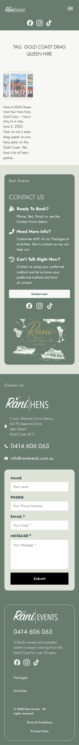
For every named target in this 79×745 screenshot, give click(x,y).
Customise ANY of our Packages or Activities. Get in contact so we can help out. (43, 244)
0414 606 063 (30, 446)
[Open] (70, 8)
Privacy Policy (39, 731)
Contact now (39, 294)
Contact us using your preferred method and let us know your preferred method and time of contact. (40, 274)
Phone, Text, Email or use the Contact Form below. (38, 219)
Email (16, 516)
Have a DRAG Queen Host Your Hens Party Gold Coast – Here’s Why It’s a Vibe (17, 114)
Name (16, 478)
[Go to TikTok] (48, 23)
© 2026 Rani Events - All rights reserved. (29, 711)
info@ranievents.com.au (32, 458)
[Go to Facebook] (30, 23)
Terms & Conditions (39, 722)
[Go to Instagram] (39, 23)
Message (20, 535)
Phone (17, 497)
